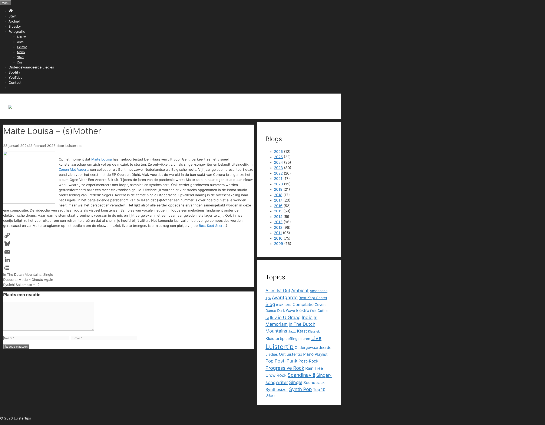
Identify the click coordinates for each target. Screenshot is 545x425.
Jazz (292, 331)
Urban (270, 395)
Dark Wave (286, 310)
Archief (14, 21)
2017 (278, 200)
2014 (278, 217)
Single (48, 274)
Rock (282, 375)
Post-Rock (308, 361)
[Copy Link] (128, 236)
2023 (278, 168)
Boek (287, 305)
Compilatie (303, 304)
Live (316, 338)
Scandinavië (301, 375)
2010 (278, 238)
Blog (270, 304)
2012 (278, 227)
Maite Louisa (101, 159)
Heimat (22, 47)
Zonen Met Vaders (73, 169)
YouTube (15, 77)
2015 (278, 211)
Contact (15, 82)
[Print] (128, 268)
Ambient (300, 290)
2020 (278, 184)
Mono (21, 52)
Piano (308, 354)
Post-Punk (286, 361)
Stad (20, 57)
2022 (278, 173)
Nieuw (21, 36)
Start (13, 16)
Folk (313, 311)
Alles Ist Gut (277, 290)
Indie (307, 317)
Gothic (322, 310)
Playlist (321, 354)
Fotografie (17, 31)
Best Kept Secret (212, 225)
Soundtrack (314, 382)
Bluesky (15, 26)
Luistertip (279, 346)
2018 (278, 195)
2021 (278, 178)
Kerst (302, 331)
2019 (278, 189)
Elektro (302, 310)
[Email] (128, 252)
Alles (20, 42)
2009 (278, 244)
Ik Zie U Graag (285, 317)
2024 (278, 162)
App (268, 298)
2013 (278, 222)
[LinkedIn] (128, 260)
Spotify (14, 72)
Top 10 (319, 389)
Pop (269, 361)
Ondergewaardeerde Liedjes (31, 67)
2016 (278, 206)
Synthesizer (276, 389)
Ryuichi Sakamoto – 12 (21, 285)
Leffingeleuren (297, 339)
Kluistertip (274, 338)
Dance (270, 310)
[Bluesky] (128, 244)
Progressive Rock (284, 368)
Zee (19, 62)
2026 (278, 151)
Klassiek (314, 331)
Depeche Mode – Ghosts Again (28, 279)
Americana (318, 291)
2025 (278, 157)
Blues (279, 305)
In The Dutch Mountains (22, 274)
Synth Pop (300, 389)
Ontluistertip (290, 354)
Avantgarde (285, 297)
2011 (278, 233)
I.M (267, 318)
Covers (321, 305)
